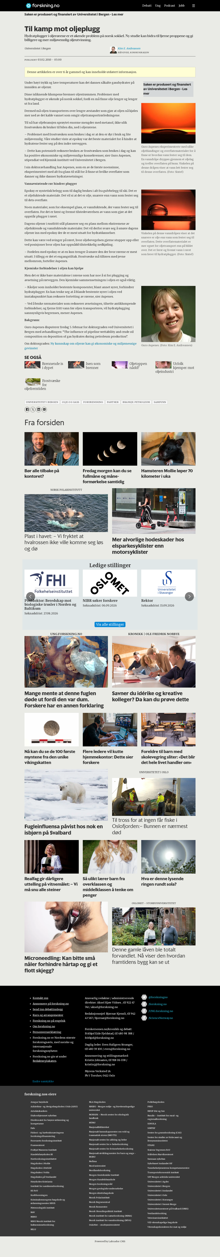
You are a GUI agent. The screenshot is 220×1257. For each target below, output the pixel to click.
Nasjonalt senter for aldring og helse (108, 1139)
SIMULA (152, 1123)
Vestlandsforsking (157, 1213)
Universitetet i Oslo (157, 1195)
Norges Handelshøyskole (102, 1179)
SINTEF (151, 1128)
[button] (30, 596)
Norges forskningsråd (100, 1184)
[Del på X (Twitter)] (32, 409)
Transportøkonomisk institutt (163, 1172)
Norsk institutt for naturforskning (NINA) (110, 1215)
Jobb (182, 5)
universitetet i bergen (42, 402)
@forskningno (158, 997)
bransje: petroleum (136, 402)
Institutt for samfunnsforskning (47, 1186)
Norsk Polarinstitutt (99, 1197)
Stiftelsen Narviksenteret (160, 1154)
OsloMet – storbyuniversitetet (104, 1224)
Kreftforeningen (39, 1195)
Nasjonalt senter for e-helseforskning (108, 1144)
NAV (33, 1212)
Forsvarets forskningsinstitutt (46, 1140)
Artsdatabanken (39, 1111)
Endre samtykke (43, 1081)
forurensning (93, 402)
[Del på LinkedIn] (38, 409)
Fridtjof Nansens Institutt (44, 1150)
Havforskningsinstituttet (44, 1159)
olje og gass (70, 402)
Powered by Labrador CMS (110, 1241)
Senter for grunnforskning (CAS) (165, 1132)
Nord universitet (97, 1165)
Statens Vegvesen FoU (159, 1150)
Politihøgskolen (156, 1102)
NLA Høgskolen (97, 1102)
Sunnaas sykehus (156, 1159)
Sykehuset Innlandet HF (160, 1163)
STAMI (151, 1145)
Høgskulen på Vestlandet (43, 1177)
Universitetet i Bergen (159, 1186)
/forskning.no (157, 1004)
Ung (158, 5)
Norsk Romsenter (98, 1206)
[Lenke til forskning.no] (79, 4)
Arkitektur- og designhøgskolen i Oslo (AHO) (54, 1106)
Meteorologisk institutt (43, 1207)
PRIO (150, 1106)
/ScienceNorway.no (160, 1018)
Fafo (33, 1128)
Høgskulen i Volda (40, 1172)
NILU (33, 1229)
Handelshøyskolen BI (42, 1154)
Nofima (93, 1161)
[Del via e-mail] (44, 409)
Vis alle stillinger (110, 624)
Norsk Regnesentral (99, 1202)
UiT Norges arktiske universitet (164, 1177)
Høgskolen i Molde (40, 1163)
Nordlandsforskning (99, 1170)
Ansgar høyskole (39, 1102)
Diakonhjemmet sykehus (44, 1115)
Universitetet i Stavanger (160, 1199)
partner (113, 402)
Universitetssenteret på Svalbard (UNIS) (168, 1208)
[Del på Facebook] (27, 409)
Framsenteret (38, 1145)
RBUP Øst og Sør (156, 1111)
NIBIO (34, 1216)
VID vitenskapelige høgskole (162, 1222)
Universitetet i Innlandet (160, 1190)
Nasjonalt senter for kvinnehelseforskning (111, 1148)
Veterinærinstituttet (158, 1218)
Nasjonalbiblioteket (99, 1127)
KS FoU (34, 1190)
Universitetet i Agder (158, 1181)
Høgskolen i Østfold (41, 1168)
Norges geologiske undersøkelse (106, 1188)
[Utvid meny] (194, 5)
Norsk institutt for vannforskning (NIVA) (110, 1220)
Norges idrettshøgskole (101, 1193)
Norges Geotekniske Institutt (104, 1175)
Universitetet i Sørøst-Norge (162, 1204)
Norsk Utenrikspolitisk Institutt (105, 1211)
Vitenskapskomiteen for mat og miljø (167, 1227)
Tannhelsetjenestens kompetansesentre (168, 1168)
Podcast (169, 5)
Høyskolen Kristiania (41, 1181)
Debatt (147, 5)
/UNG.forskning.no (160, 1011)
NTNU (92, 1122)
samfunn (160, 402)
